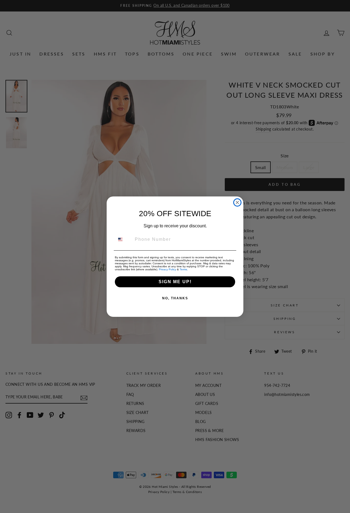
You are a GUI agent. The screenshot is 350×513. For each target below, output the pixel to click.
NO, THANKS (175, 298)
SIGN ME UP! (175, 281)
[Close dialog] (237, 202)
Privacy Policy (167, 269)
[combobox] (123, 239)
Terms (183, 269)
